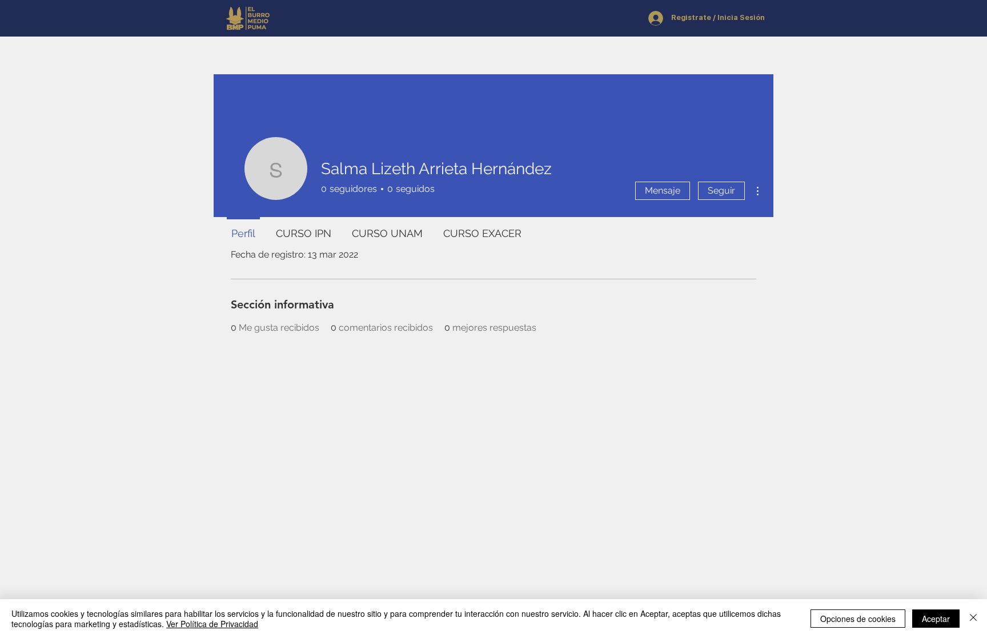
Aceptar (936, 618)
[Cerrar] (973, 618)
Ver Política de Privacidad (212, 623)
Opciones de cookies (858, 618)
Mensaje (662, 190)
